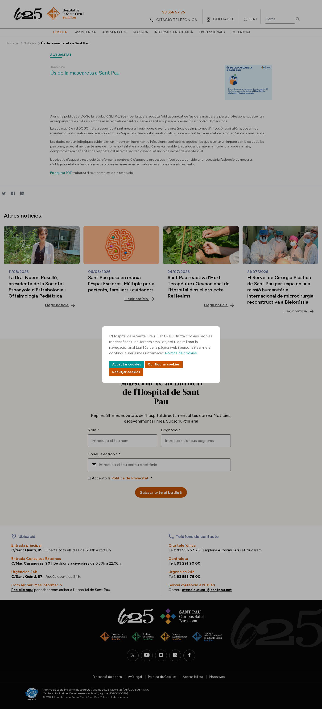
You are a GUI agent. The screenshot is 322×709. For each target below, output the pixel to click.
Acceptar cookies (126, 364)
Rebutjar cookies (126, 372)
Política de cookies (181, 353)
